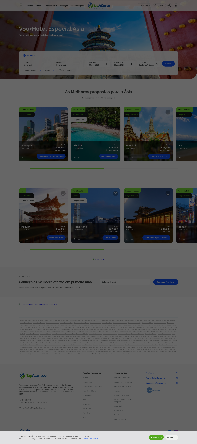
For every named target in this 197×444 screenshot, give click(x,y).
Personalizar (171, 437)
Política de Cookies (91, 438)
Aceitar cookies (156, 437)
